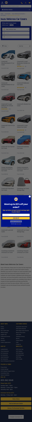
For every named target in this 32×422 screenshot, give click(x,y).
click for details (19, 223)
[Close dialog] (30, 196)
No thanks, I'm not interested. (16, 221)
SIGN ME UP (16, 218)
